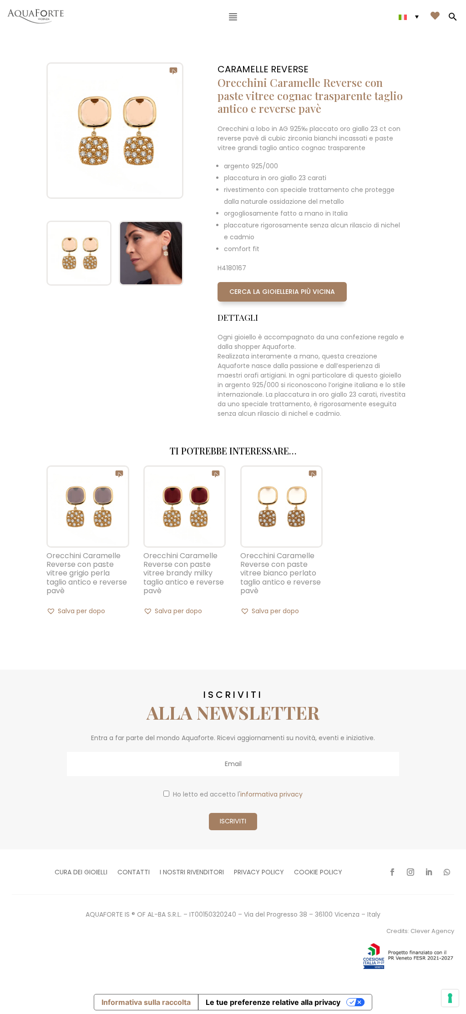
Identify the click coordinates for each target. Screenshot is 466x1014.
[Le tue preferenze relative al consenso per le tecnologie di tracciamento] (450, 998)
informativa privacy (271, 794)
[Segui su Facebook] (392, 872)
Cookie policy (318, 873)
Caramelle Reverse (263, 69)
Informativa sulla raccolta (146, 1002)
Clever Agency (432, 931)
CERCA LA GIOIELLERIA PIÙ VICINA (282, 291)
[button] (75, 611)
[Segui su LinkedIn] (428, 872)
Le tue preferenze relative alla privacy (273, 1002)
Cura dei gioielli (81, 873)
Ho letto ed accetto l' (238, 794)
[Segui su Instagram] (410, 872)
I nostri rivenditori (192, 873)
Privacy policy (259, 873)
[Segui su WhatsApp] (447, 872)
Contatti (133, 873)
